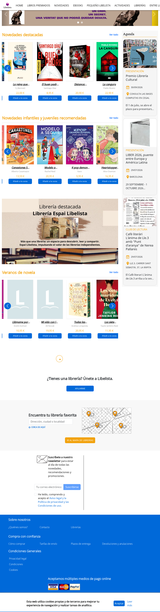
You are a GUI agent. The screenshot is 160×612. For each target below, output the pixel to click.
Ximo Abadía (20, 492)
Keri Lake (20, 409)
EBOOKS (78, 5)
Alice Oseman (109, 171)
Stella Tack (80, 409)
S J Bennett (20, 88)
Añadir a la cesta (20, 98)
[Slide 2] (82, 22)
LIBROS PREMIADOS (38, 5)
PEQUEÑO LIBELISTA (98, 5)
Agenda (128, 34)
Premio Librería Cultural (137, 78)
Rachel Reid (50, 171)
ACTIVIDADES (122, 5)
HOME (19, 5)
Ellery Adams (50, 575)
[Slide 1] (78, 22)
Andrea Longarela (79, 325)
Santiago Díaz (50, 88)
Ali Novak (50, 325)
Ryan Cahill (109, 409)
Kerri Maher (109, 575)
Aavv (79, 171)
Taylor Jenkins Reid (109, 325)
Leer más (129, 603)
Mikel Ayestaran (79, 492)
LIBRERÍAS (140, 5)
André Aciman (20, 325)
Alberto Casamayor (20, 171)
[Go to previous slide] (7, 68)
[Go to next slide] (112, 68)
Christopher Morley (80, 575)
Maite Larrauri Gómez (50, 492)
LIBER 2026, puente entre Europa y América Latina (139, 158)
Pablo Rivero (109, 88)
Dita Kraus (20, 575)
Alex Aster (50, 409)
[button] (6, 14)
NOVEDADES (61, 5)
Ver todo (113, 34)
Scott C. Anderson (109, 492)
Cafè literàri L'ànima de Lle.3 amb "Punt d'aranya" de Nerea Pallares (139, 241)
